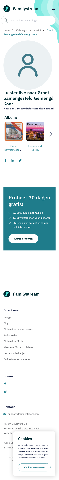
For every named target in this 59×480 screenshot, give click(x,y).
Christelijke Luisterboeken (18, 329)
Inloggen (8, 317)
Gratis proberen (23, 238)
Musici (37, 30)
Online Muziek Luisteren (17, 359)
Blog (5, 323)
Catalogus (22, 30)
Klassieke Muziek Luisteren (18, 347)
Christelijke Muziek (14, 341)
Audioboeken (10, 335)
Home (6, 30)
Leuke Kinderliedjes (14, 353)
